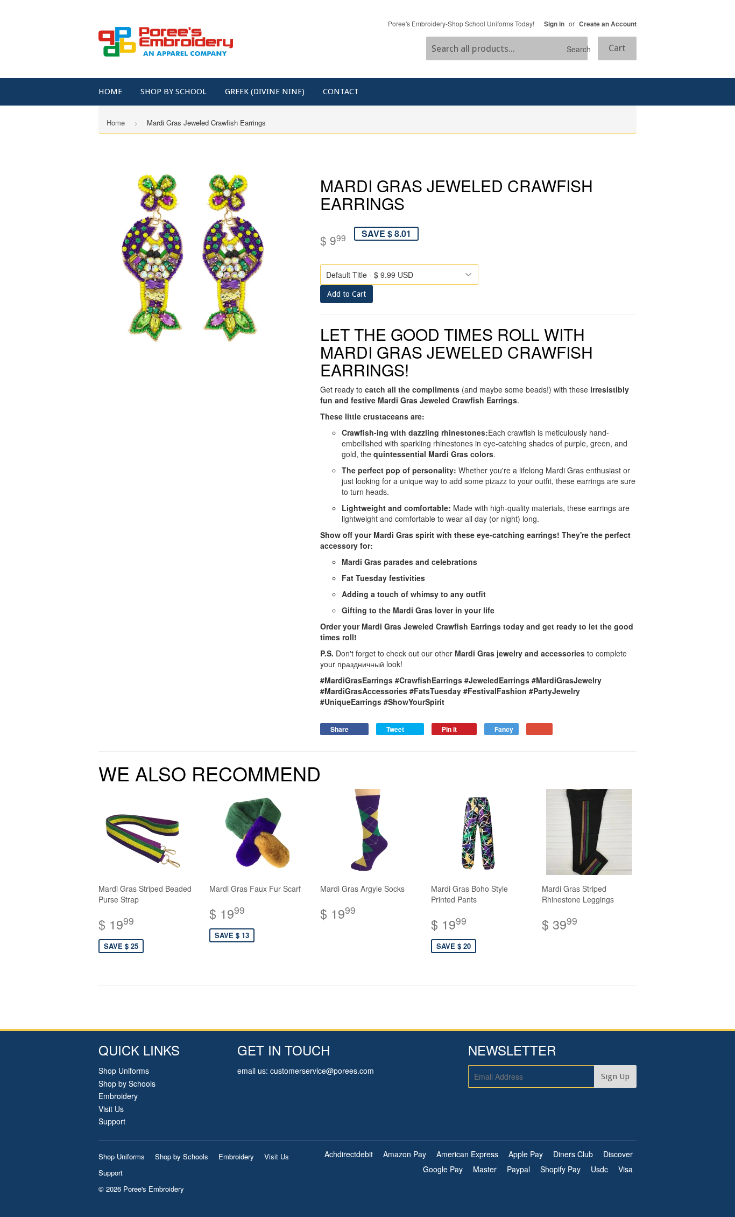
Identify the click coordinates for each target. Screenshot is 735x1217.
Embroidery (118, 1095)
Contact (341, 91)
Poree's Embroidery (153, 1189)
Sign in (554, 24)
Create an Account (608, 24)
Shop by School (173, 91)
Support (111, 1121)
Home (110, 91)
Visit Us (111, 1108)
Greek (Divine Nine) (265, 91)
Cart (617, 48)
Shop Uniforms (123, 1070)
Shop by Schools (127, 1083)
